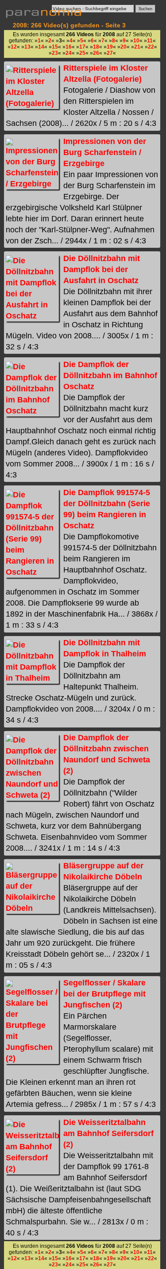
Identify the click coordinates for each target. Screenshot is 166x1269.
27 (110, 53)
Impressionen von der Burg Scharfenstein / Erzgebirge (104, 152)
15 (55, 47)
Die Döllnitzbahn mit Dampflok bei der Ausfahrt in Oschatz (101, 269)
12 (14, 47)
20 (123, 47)
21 (137, 47)
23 (55, 53)
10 (136, 41)
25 (82, 53)
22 (151, 47)
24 (69, 53)
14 (41, 47)
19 (110, 47)
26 (96, 53)
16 (69, 47)
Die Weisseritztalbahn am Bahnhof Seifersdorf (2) (108, 1133)
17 (82, 47)
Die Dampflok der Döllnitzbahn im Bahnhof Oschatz (110, 375)
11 (150, 41)
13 (27, 47)
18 (96, 47)
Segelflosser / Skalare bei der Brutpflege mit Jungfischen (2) (104, 993)
